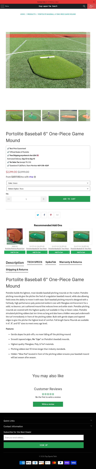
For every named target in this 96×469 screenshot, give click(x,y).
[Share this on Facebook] (44, 215)
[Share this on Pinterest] (51, 215)
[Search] (84, 6)
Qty (7, 194)
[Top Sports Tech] (48, 6)
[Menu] (1, 6)
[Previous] (8, 60)
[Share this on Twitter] (37, 215)
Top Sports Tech (51, 456)
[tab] (15, 263)
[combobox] (48, 183)
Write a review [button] (48, 404)
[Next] (88, 60)
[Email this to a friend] (57, 215)
